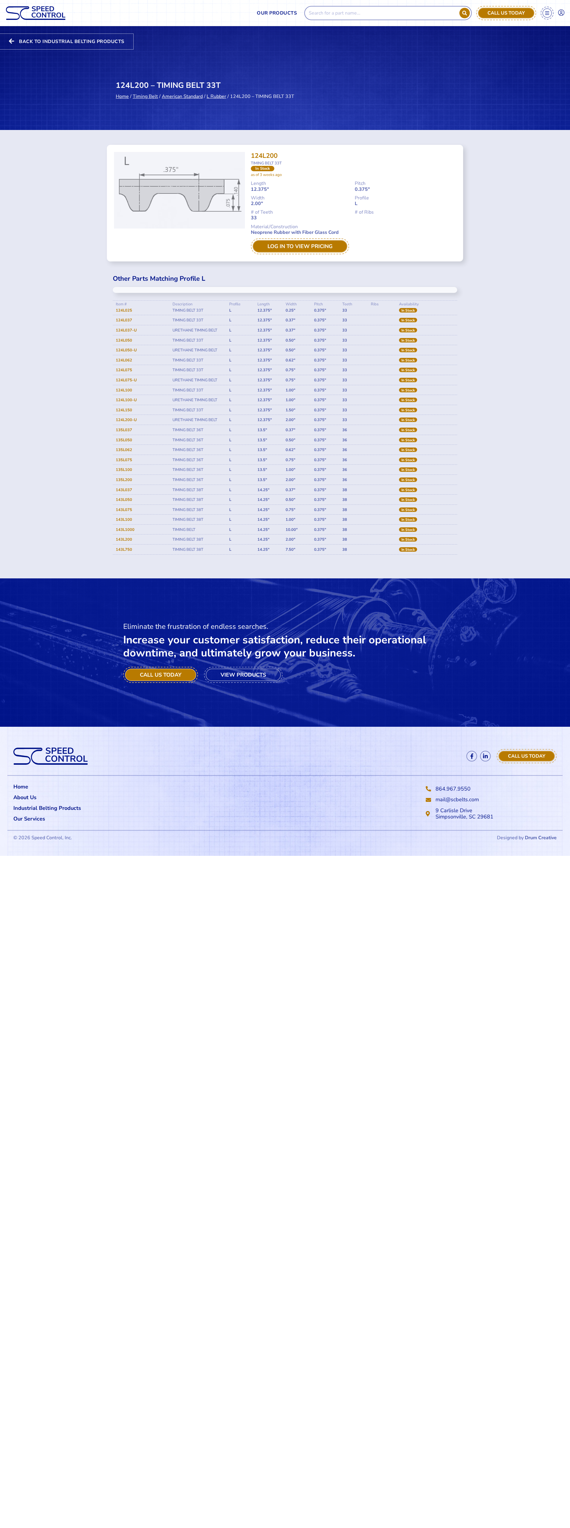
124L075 (124, 370)
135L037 (124, 430)
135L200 (124, 480)
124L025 (124, 310)
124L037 (124, 320)
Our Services (29, 818)
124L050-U (126, 350)
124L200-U (126, 420)
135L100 (124, 469)
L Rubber (216, 96)
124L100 (124, 390)
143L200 (124, 539)
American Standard (182, 96)
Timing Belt (145, 96)
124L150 (124, 410)
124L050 (124, 340)
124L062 (124, 360)
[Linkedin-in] (485, 756)
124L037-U (126, 330)
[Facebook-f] (471, 756)
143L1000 (125, 529)
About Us (25, 797)
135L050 (124, 440)
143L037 (124, 490)
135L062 (124, 450)
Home (122, 96)
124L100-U (126, 400)
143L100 (124, 519)
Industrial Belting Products (47, 808)
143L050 (124, 499)
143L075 (124, 509)
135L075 (124, 460)
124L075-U (126, 380)
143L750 (124, 549)
